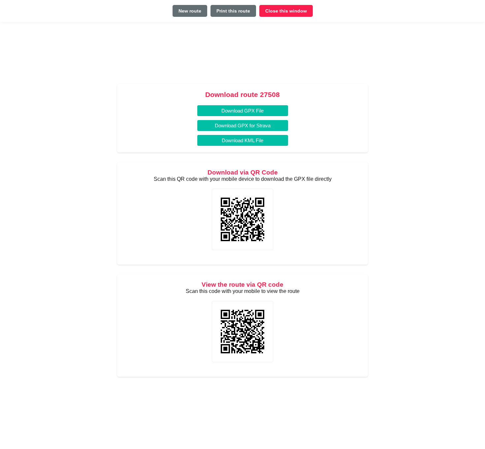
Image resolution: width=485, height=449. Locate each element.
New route (189, 11)
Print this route (233, 11)
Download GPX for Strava (243, 125)
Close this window (286, 11)
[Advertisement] (242, 55)
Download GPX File (242, 110)
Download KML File (242, 140)
